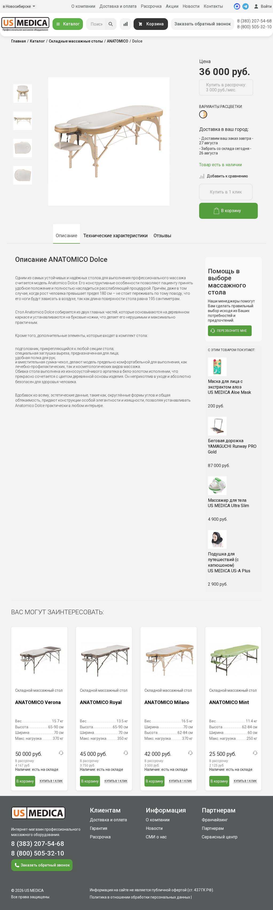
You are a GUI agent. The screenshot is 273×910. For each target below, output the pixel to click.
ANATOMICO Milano (166, 702)
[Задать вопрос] (61, 753)
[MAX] (237, 6)
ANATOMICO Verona (38, 702)
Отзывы (162, 235)
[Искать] (111, 24)
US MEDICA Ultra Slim (228, 503)
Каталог (71, 23)
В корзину (231, 210)
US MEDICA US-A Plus (229, 562)
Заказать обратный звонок (202, 23)
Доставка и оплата (117, 6)
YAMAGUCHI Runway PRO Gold (232, 446)
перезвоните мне (232, 331)
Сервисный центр (220, 836)
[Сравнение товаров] (125, 24)
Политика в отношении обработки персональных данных (140, 897)
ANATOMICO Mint (229, 702)
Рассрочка (151, 6)
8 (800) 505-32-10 (254, 26)
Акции (172, 6)
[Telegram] (245, 6)
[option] (22, 93)
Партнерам (213, 828)
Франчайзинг (215, 819)
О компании (83, 6)
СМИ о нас (156, 836)
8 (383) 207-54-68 (254, 21)
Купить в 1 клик (226, 192)
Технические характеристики (115, 235)
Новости (191, 6)
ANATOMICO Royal (101, 702)
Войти (266, 6)
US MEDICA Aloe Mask (229, 387)
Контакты (213, 6)
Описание (66, 235)
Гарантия (98, 828)
